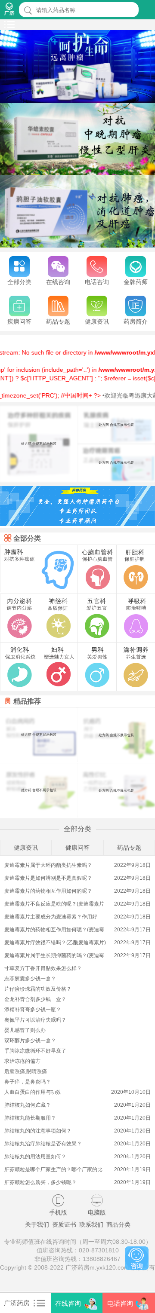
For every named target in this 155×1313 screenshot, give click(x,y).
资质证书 (64, 1224)
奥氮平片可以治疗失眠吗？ (35, 1020)
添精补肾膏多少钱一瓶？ (32, 1010)
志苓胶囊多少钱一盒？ (30, 979)
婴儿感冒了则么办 (25, 1030)
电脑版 (97, 1205)
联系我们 (91, 1224)
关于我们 (37, 1224)
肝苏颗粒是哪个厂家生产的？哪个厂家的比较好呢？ (53, 1170)
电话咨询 (120, 1303)
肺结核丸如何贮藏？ (27, 1105)
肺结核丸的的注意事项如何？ (37, 1131)
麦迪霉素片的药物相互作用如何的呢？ (48, 891)
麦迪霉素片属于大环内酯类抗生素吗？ (48, 865)
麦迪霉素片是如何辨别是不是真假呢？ (48, 878)
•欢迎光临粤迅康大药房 (123, 395)
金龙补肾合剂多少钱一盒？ (35, 999)
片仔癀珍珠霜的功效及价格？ (37, 989)
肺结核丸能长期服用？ (30, 1118)
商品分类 (118, 1224)
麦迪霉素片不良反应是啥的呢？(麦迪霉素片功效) (54, 904)
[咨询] (137, 1258)
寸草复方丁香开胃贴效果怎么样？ (43, 968)
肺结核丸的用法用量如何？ (35, 1157)
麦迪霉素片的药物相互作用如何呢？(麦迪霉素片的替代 (54, 930)
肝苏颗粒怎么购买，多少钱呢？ (40, 1182)
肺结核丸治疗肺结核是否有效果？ (43, 1144)
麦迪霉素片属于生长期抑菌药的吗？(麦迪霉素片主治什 (54, 956)
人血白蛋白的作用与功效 (32, 1092)
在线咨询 (68, 1303)
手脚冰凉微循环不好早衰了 (35, 1051)
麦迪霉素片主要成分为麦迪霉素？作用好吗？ (50, 917)
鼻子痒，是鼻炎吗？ (27, 1082)
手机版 (58, 1205)
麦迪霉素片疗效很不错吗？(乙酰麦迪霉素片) (55, 943)
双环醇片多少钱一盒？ (30, 1041)
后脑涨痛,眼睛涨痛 (25, 1071)
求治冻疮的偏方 (22, 1061)
